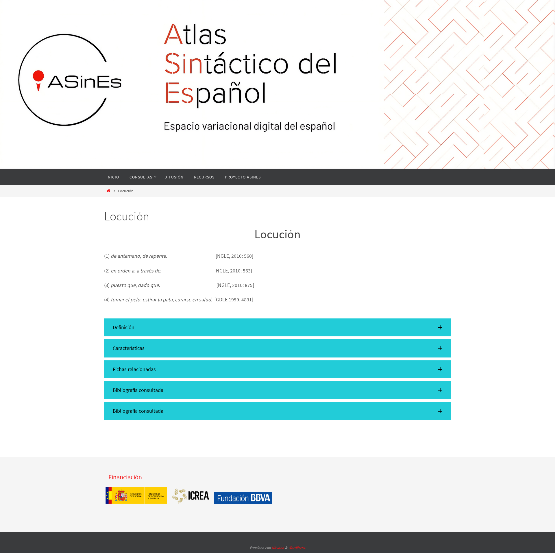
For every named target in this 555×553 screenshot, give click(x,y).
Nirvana (278, 547)
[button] (277, 327)
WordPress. (297, 547)
